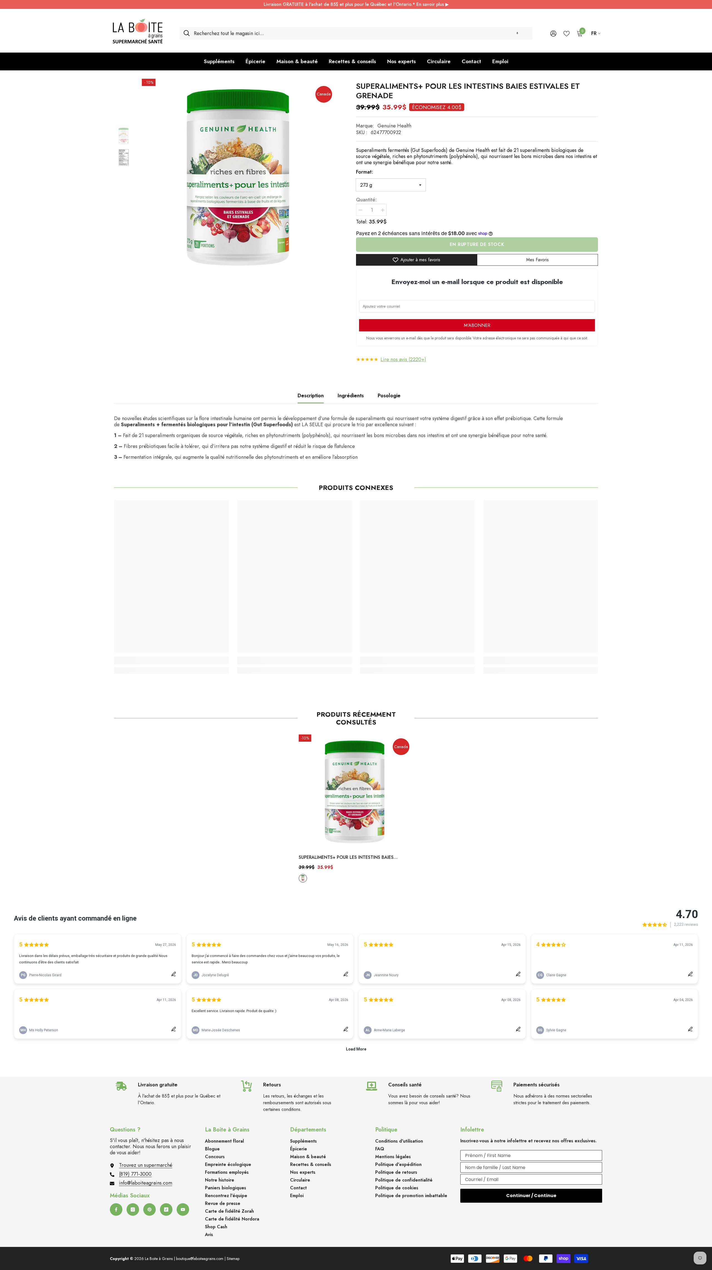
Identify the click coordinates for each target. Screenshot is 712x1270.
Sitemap (233, 1258)
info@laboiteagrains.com (145, 1183)
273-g (303, 878)
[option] (240, 177)
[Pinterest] (149, 1209)
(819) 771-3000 (135, 1174)
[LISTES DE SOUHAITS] (566, 33)
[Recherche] (356, 33)
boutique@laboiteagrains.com (199, 1258)
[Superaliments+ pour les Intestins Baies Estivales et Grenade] (356, 791)
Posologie (389, 395)
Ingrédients (351, 395)
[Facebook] (116, 1209)
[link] (171, 660)
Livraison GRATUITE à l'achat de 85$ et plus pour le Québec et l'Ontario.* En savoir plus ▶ (356, 4)
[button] (517, 33)
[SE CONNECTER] (553, 33)
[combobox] (361, 33)
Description (311, 395)
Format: (364, 172)
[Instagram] (133, 1209)
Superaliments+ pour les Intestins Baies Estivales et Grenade (346, 857)
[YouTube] (183, 1209)
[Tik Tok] (166, 1209)
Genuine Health (394, 125)
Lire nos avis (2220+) (403, 359)
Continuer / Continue (531, 1195)
